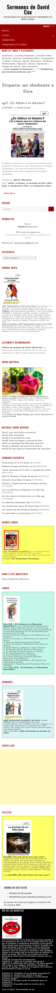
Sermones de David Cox (28, 9)
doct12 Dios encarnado (13, 435)
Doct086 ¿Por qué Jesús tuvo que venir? (24, 857)
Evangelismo (48, 58)
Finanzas (16, 61)
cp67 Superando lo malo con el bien (19, 306)
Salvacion (21, 64)
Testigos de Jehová (11, 66)
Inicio (5, 31)
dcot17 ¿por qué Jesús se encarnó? (19, 432)
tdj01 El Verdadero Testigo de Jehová (20, 476)
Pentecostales (8, 64)
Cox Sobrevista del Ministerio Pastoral (20, 510)
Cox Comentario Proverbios (25, 559)
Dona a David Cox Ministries (15, 579)
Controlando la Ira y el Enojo (15, 463)
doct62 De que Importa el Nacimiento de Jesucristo (26, 449)
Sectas (31, 64)
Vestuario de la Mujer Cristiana (16, 480)
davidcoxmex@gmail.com (30, 232)
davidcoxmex (28, 227)
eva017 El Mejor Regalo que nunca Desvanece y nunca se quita (25, 397)
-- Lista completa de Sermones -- (18, 69)
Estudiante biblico (31, 58)
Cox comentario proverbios (16, 551)
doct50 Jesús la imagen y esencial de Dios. (22, 441)
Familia (6, 61)
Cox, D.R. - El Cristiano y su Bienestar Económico (26, 668)
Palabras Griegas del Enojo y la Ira (18, 466)
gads (4, 186)
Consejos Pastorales (24, 56)
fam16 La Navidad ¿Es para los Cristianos (22, 446)
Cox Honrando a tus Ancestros (16, 513)
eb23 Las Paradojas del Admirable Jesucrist (23, 443)
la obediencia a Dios (18, 186)
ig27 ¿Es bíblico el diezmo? (23, 103)
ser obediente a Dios (40, 186)
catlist (11, 183)
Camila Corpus (24, 108)
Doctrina (17, 58)
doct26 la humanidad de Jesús (16, 438)
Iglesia (26, 61)
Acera (5, 35)
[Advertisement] (28, 777)
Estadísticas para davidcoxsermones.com (30, 897)
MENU (46, 26)
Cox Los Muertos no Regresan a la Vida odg (23, 490)
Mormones (36, 61)
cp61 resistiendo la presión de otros (27, 732)
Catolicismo (7, 56)
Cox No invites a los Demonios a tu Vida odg (23, 496)
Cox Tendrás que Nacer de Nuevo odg (20, 506)
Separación (42, 64)
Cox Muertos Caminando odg (16, 502)
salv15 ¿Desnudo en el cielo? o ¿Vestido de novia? (26, 470)
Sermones (8, 40)
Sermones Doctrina (14, 45)
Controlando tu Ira (25, 989)
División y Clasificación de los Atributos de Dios (24, 483)
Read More (10, 193)
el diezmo (20, 183)
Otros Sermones (30, 66)
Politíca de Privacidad (20, 893)
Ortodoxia (47, 61)
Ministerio (27, 180)
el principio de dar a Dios (39, 183)
